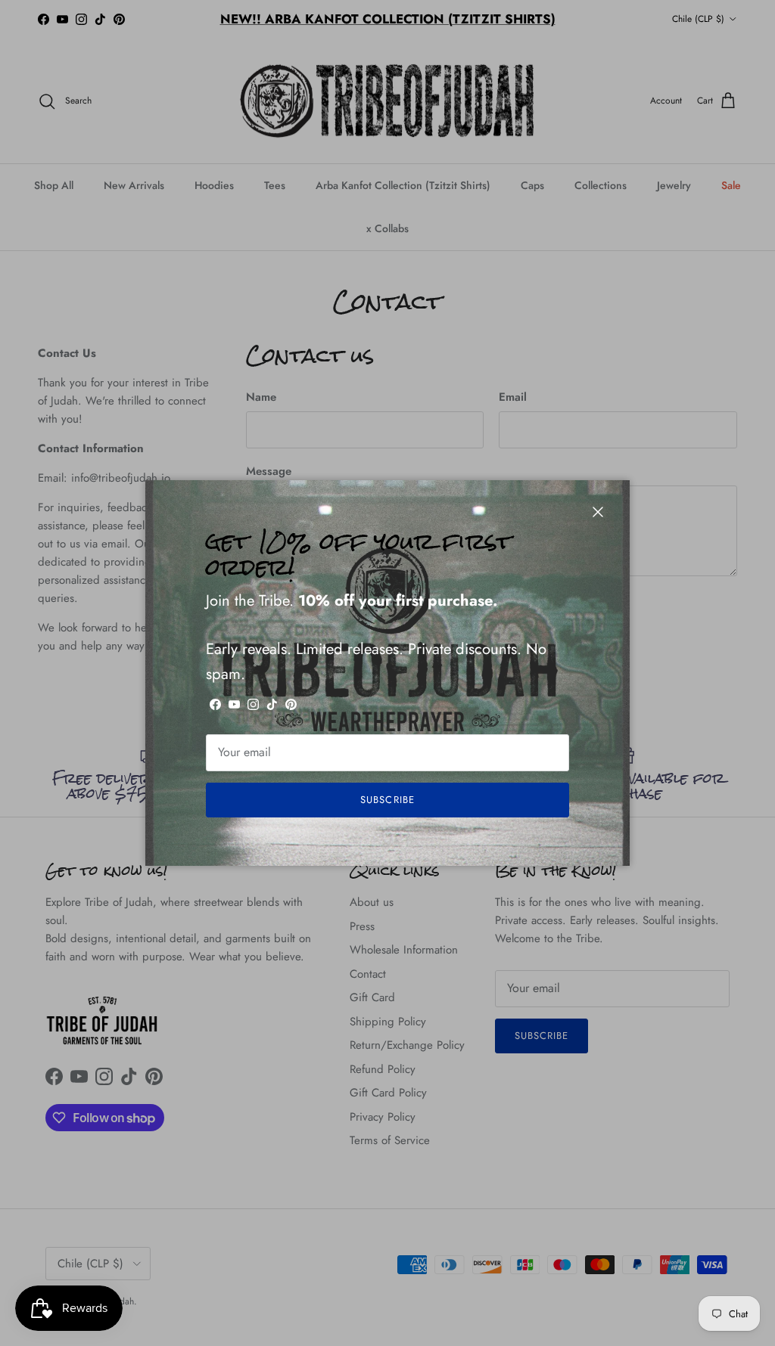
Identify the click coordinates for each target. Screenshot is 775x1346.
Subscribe (387, 799)
